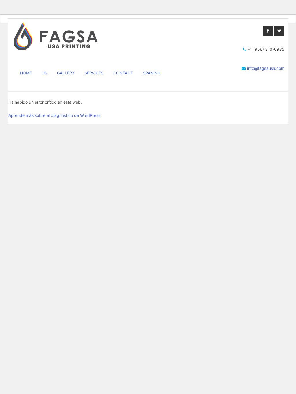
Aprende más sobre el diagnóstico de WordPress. (54, 115)
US (44, 72)
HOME (26, 72)
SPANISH (151, 72)
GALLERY (66, 72)
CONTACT (123, 72)
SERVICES (93, 72)
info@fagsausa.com (265, 68)
